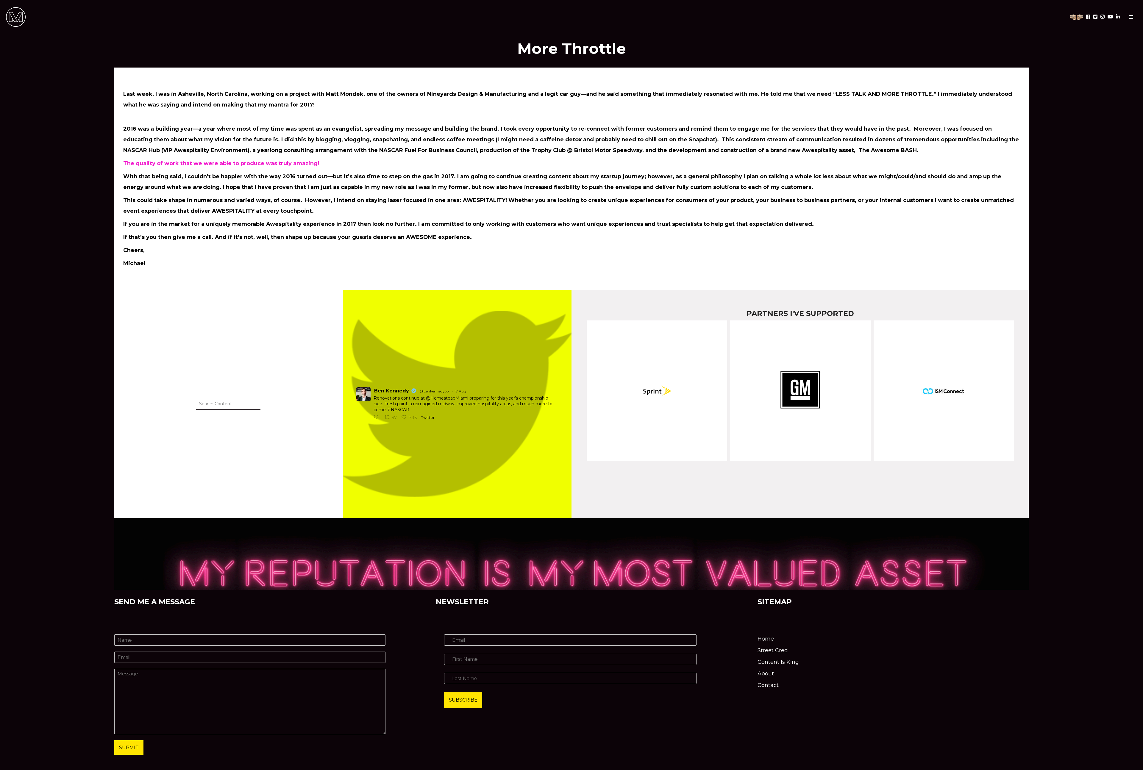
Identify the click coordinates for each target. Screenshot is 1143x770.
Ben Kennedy (391, 391)
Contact (768, 685)
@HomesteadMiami (447, 398)
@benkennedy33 (434, 391)
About (766, 673)
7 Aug (461, 391)
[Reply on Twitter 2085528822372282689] (377, 418)
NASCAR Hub (141, 150)
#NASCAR (398, 409)
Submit (129, 747)
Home (766, 639)
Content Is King (778, 662)
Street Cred (773, 650)
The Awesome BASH (887, 150)
